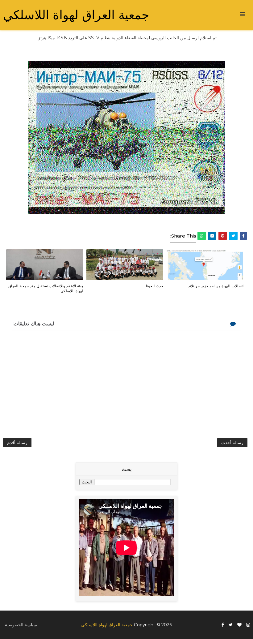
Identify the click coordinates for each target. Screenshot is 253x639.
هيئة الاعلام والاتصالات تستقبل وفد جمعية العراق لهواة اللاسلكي (45, 288)
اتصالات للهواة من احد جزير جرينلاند (215, 285)
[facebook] (223, 625)
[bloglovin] (239, 625)
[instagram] (248, 625)
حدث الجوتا (154, 285)
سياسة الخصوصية (21, 625)
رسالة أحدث (232, 442)
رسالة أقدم (17, 442)
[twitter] (230, 625)
